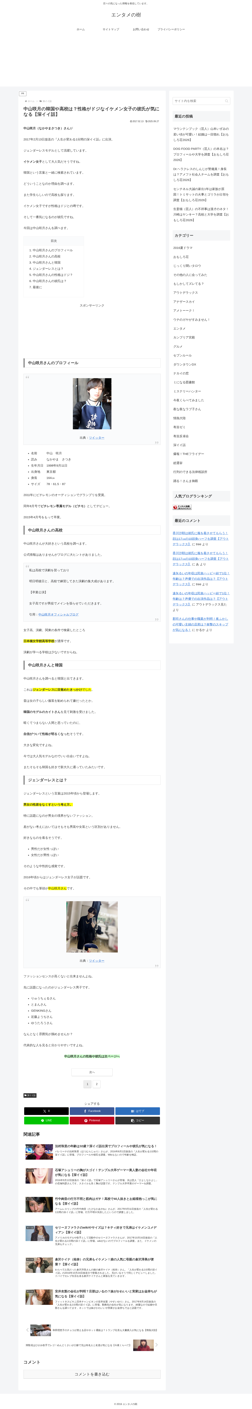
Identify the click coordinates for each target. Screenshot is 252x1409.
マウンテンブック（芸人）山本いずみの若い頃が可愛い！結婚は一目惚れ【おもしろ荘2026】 (201, 134)
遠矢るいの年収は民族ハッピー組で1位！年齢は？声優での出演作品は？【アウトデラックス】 (201, 579)
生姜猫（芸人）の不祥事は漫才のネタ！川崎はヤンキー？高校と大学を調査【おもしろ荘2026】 (201, 214)
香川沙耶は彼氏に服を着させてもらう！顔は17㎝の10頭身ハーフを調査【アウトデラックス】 (201, 538)
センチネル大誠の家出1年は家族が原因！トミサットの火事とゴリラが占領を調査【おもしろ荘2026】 (201, 194)
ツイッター (96, 437)
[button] (137, 1120)
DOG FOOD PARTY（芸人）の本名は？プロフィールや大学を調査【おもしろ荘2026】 (201, 154)
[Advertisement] (126, 63)
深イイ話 (31, 1095)
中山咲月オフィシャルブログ (58, 614)
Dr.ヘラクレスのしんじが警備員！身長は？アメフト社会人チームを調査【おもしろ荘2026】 (201, 174)
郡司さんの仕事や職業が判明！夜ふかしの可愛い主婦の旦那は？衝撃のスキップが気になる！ (200, 624)
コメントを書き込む (92, 1374)
